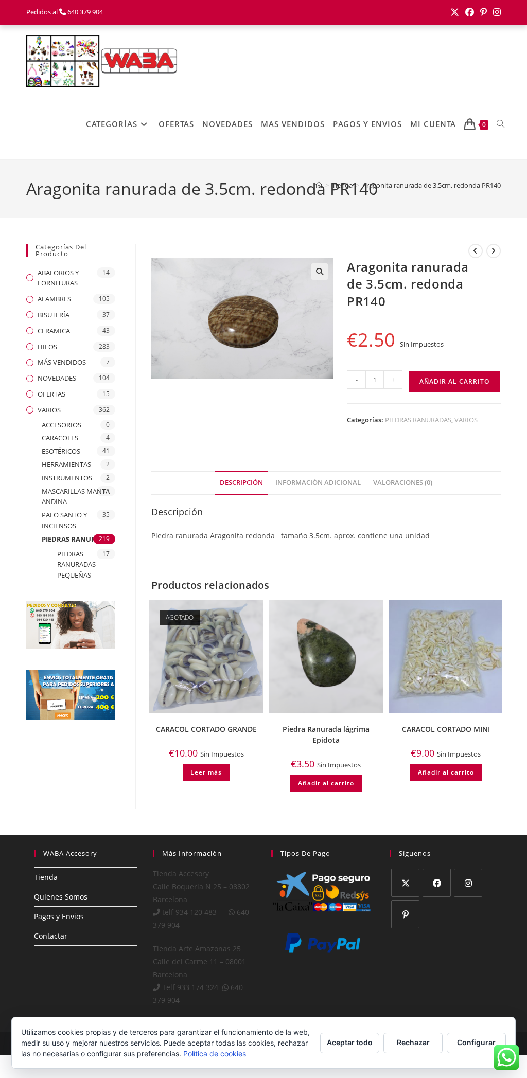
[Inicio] (318, 185)
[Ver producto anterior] (475, 251)
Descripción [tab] (241, 482)
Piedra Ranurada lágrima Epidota (326, 734)
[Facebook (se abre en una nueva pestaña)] (469, 12)
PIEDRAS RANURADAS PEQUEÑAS (76, 564)
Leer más (206, 772)
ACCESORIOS (61, 424)
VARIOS (466, 419)
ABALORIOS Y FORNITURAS (58, 278)
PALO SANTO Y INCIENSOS (64, 520)
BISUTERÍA (53, 314)
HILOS (47, 346)
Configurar (476, 1042)
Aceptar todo (350, 1042)
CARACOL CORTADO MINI (446, 729)
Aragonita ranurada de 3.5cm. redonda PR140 (431, 185)
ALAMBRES (54, 298)
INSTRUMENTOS (67, 477)
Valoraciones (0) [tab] (402, 482)
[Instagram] (468, 883)
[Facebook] (437, 883)
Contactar (50, 936)
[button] (319, 271)
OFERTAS (51, 394)
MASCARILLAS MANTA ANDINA (76, 497)
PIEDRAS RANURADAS (418, 419)
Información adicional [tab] (318, 482)
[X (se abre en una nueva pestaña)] (454, 12)
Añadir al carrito (454, 381)
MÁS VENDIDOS (62, 362)
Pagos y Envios (59, 916)
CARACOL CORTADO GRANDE (206, 729)
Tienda (46, 877)
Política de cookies (214, 1053)
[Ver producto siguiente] (493, 251)
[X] (405, 883)
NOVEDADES (57, 378)
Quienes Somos (60, 897)
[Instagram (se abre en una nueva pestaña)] (495, 12)
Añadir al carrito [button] (326, 783)
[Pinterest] (405, 914)
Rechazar (413, 1042)
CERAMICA (54, 330)
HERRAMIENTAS (66, 464)
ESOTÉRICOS (61, 451)
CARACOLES (60, 437)
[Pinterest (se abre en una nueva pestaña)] (483, 12)
